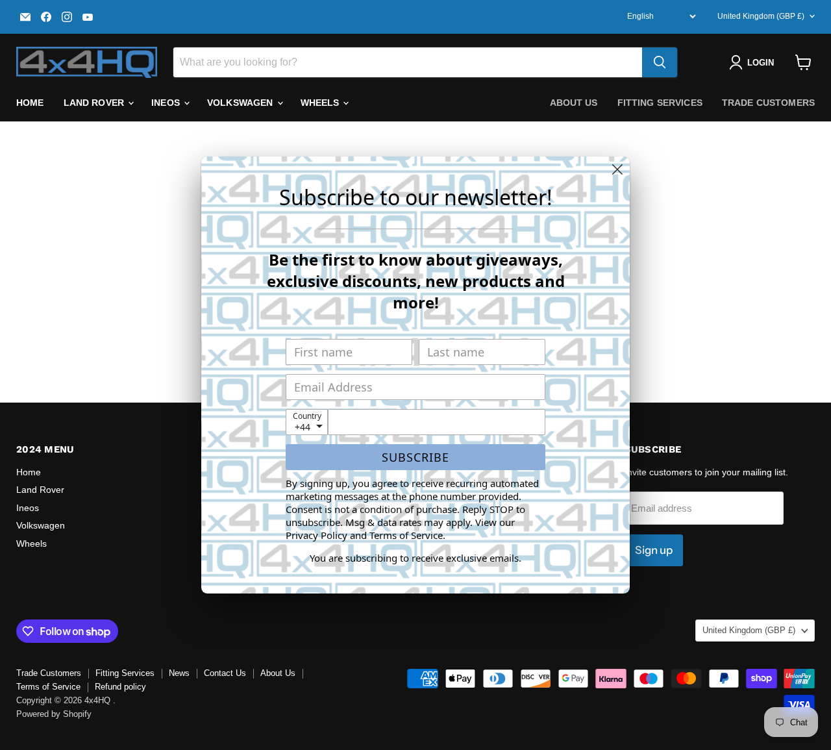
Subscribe (415, 457)
